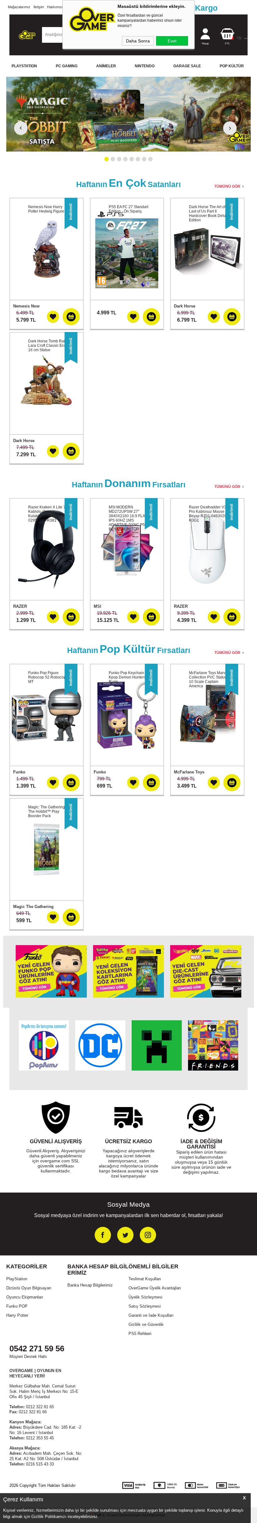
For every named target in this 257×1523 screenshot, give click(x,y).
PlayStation (16, 1279)
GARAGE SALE (187, 66)
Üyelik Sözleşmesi (145, 1297)
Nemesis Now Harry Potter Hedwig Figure (46, 209)
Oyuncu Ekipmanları (24, 1297)
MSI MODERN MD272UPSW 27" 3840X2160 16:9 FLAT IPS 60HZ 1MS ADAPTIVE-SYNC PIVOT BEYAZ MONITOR (130, 518)
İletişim (39, 7)
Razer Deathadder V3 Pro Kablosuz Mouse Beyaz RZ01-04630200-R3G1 (209, 514)
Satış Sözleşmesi (144, 1306)
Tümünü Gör (227, 186)
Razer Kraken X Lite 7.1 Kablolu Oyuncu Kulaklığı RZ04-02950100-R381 (48, 514)
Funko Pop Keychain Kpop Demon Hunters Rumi (127, 677)
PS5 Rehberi (139, 1333)
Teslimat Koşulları (144, 1279)
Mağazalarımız (19, 7)
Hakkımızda (56, 7)
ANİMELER (106, 66)
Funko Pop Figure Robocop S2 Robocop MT (47, 677)
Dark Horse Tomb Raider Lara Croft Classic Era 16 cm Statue (49, 345)
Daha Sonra (138, 40)
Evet (172, 40)
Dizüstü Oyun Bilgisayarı (28, 1288)
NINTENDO (145, 66)
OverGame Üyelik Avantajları (154, 1288)
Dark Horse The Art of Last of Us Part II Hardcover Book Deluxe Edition (209, 213)
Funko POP (17, 1306)
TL (227, 43)
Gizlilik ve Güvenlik (146, 1324)
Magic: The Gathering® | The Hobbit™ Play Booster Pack (49, 811)
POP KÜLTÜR (232, 66)
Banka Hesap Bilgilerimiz (90, 1285)
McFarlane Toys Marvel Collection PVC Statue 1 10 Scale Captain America (209, 679)
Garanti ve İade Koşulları (151, 1315)
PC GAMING (66, 66)
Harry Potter (17, 1315)
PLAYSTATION (24, 66)
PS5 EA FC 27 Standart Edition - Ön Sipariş (128, 209)
